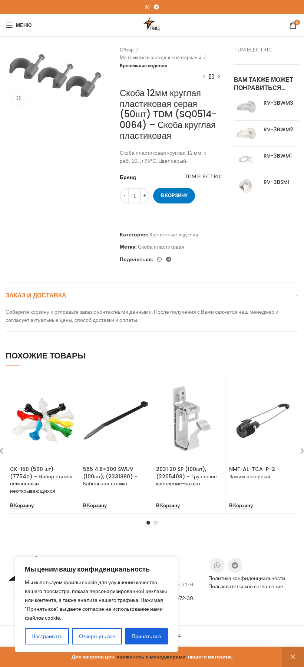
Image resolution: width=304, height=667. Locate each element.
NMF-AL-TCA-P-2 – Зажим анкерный (254, 472)
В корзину (174, 195)
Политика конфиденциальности (246, 578)
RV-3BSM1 (277, 182)
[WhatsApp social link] (147, 7)
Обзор (127, 50)
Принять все (146, 636)
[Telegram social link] (156, 7)
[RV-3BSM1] (246, 186)
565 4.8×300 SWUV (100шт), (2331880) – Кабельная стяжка (110, 476)
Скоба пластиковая (161, 246)
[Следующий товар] (218, 77)
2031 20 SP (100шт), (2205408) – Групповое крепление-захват (186, 476)
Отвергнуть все (97, 636)
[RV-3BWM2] (246, 133)
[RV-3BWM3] (246, 107)
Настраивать (47, 636)
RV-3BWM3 (278, 103)
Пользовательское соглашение (245, 586)
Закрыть (293, 657)
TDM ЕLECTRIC (203, 176)
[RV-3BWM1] (246, 159)
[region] (96, 604)
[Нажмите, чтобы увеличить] (18, 98)
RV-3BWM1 (278, 155)
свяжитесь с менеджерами (151, 656)
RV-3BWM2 (278, 129)
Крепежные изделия (144, 65)
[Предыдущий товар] (204, 77)
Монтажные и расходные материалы (161, 57)
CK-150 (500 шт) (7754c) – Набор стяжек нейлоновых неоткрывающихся (41, 480)
